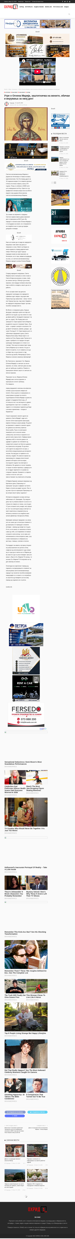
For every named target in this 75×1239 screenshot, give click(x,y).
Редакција (12, 103)
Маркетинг (27, 1)
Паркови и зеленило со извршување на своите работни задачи (36, 1160)
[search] (69, 14)
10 (24, 1190)
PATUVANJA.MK (58, 7)
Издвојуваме (39, 7)
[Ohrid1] (37, 1209)
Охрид (21, 7)
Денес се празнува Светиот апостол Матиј (64, 139)
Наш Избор (22, 92)
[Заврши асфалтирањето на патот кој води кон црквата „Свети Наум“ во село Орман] (15, 1175)
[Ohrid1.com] (11, 7)
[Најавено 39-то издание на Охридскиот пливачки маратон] (37, 1175)
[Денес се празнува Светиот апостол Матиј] (15, 1150)
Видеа (66, 7)
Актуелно (7, 92)
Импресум (20, 1)
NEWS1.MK (48, 7)
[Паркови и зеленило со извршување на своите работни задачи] (37, 1150)
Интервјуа (29, 7)
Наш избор (15, 92)
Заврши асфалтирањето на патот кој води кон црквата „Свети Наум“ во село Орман (14, 1185)
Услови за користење (37, 1)
